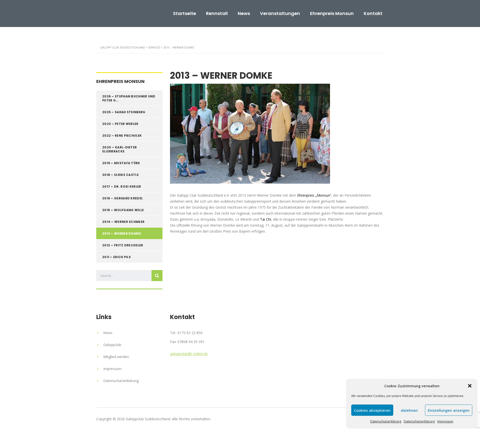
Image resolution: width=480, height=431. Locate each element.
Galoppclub (112, 344)
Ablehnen (409, 410)
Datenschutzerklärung (385, 421)
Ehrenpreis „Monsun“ (314, 195)
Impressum (445, 421)
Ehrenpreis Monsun (332, 13)
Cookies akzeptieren (372, 410)
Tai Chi (265, 219)
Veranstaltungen (280, 13)
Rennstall (217, 13)
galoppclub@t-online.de (189, 353)
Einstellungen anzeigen (449, 410)
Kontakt (373, 13)
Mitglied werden (116, 356)
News (244, 13)
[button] (469, 385)
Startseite (184, 13)
